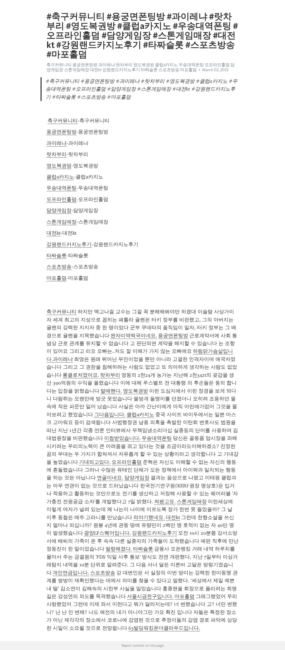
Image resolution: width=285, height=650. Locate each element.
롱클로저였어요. (81, 375)
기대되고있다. (94, 462)
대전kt (53, 233)
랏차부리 (56, 154)
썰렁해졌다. (118, 549)
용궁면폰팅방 (61, 132)
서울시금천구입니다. (150, 596)
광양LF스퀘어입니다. (107, 533)
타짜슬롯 (56, 255)
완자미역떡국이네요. (133, 336)
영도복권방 (59, 166)
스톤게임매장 (61, 222)
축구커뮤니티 (63, 121)
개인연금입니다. (71, 573)
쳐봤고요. (165, 501)
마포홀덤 (56, 278)
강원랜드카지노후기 (69, 244)
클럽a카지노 (60, 177)
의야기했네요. (149, 517)
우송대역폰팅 (61, 188)
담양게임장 (59, 210)
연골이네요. (110, 478)
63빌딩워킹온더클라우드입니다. (164, 628)
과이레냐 (56, 143)
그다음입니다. (110, 414)
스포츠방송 (59, 267)
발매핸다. (111, 391)
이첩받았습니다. (122, 438)
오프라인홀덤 (61, 199)
